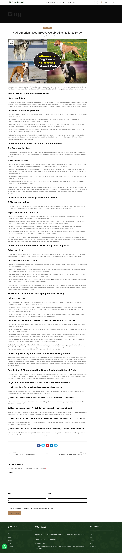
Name (10, 493)
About (9, 537)
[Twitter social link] (43, 445)
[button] (4, 546)
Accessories (93, 546)
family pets (53, 279)
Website (10, 501)
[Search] (96, 2)
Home (9, 534)
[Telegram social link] (56, 445)
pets (56, 339)
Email (50, 493)
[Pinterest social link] (47, 445)
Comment (11, 472)
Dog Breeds (49, 89)
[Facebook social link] (39, 445)
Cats (91, 537)
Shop (9, 543)
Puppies (92, 543)
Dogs (49, 27)
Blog (45, 27)
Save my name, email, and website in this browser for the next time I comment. (31, 508)
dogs (11, 365)
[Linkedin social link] (51, 445)
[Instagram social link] (110, 2)
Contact (10, 540)
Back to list (47, 453)
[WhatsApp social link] (113, 2)
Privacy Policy (11, 546)
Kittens (92, 540)
